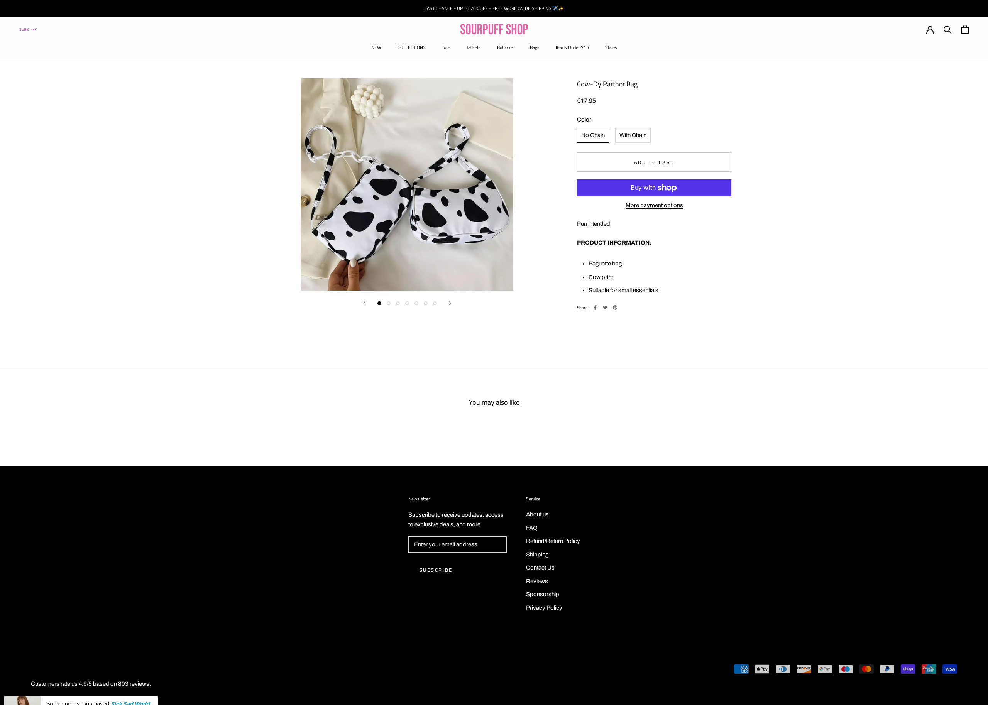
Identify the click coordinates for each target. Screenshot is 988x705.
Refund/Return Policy (553, 541)
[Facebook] (595, 307)
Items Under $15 (572, 47)
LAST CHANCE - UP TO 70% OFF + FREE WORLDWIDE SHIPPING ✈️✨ (494, 8)
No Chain (593, 135)
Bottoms (505, 47)
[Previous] (364, 303)
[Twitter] (605, 307)
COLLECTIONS (412, 47)
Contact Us (540, 568)
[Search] (948, 29)
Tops (446, 47)
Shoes (611, 47)
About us (537, 514)
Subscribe (436, 570)
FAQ (532, 528)
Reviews (537, 581)
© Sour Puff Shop (46, 670)
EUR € (24, 29)
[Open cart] (965, 29)
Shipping (537, 554)
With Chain (632, 135)
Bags (535, 47)
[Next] (450, 303)
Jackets (474, 47)
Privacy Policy (544, 608)
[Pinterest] (615, 307)
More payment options (654, 205)
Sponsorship (542, 594)
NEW (376, 47)
